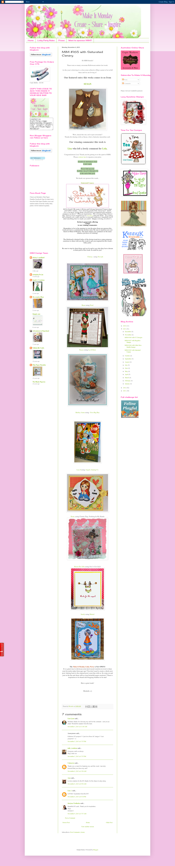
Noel (91, 305)
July (126, 365)
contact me (82, 157)
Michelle (71, 706)
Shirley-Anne (80, 412)
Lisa (70, 148)
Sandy (83, 614)
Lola (104, 148)
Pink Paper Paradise (39, 365)
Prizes (61, 40)
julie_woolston (72, 748)
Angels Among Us (91, 470)
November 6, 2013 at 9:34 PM (77, 797)
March (127, 377)
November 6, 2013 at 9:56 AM (77, 784)
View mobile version (87, 826)
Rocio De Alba (79, 566)
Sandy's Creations (39, 280)
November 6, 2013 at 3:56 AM (77, 771)
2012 (125, 388)
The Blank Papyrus (39, 382)
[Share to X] (91, 706)
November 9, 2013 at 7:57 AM (77, 814)
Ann (69, 778)
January (127, 384)
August (127, 362)
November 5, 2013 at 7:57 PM (77, 741)
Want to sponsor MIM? (80, 40)
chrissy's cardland (38, 257)
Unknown (71, 763)
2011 (125, 391)
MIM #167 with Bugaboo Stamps (132, 341)
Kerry (73, 516)
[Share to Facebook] (93, 706)
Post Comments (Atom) (77, 832)
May (126, 371)
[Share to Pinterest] (96, 706)
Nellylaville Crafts (38, 348)
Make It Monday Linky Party (83, 666)
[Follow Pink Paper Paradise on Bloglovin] (41, 56)
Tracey (81, 350)
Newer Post (66, 822)
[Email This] (86, 706)
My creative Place (38, 297)
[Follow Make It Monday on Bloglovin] (41, 152)
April (126, 374)
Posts (125, 80)
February (128, 381)
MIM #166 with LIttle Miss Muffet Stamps (133, 346)
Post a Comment (70, 818)
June (126, 368)
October (127, 356)
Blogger (95, 850)
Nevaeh (100, 257)
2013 (125, 329)
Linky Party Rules (46, 40)
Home (31, 40)
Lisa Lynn (71, 718)
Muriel (92, 614)
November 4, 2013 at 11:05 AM (77, 726)
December (128, 331)
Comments (127, 83)
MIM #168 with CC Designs (133, 337)
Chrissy (90, 257)
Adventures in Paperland (41, 331)
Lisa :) (70, 791)
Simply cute (36, 314)
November (128, 335)
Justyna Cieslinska (74, 803)
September (128, 359)
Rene (83, 305)
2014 (125, 326)
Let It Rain (92, 350)
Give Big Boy (94, 412)
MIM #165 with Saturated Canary (133, 351)
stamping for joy (38, 274)
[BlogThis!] (89, 706)
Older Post (109, 822)
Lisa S (79, 470)
